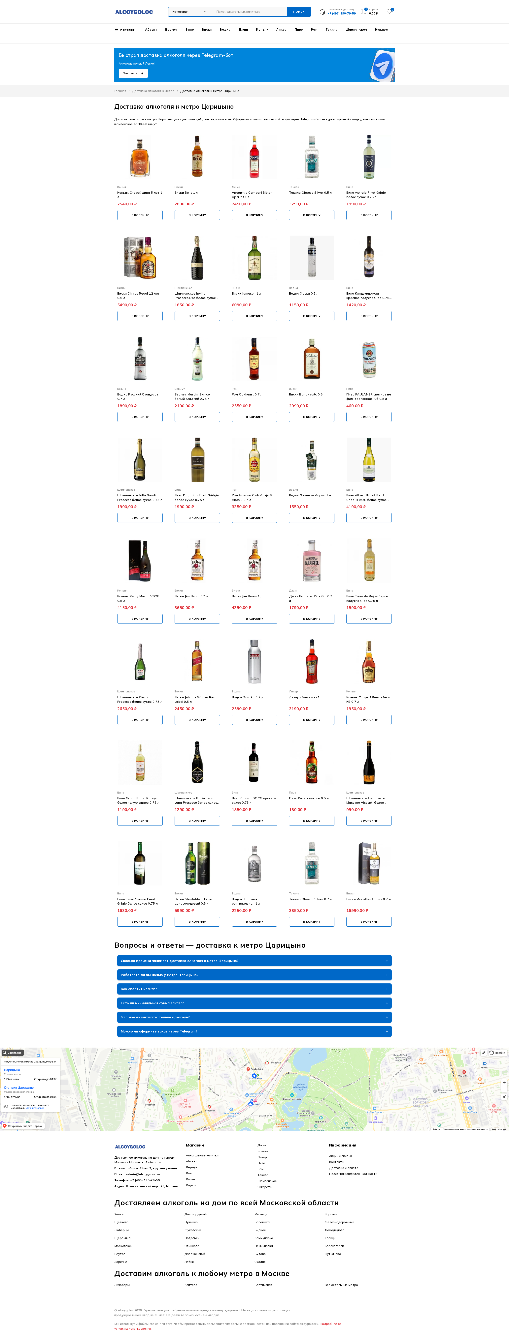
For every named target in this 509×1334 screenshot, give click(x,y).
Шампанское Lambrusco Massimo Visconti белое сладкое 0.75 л (365, 800)
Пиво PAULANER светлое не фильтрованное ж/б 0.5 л (368, 396)
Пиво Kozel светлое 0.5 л (309, 798)
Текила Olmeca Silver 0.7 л (310, 899)
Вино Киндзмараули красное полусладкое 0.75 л (367, 295)
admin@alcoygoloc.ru (143, 1174)
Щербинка (122, 1238)
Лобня (189, 1262)
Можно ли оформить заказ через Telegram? (159, 1031)
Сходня (259, 1262)
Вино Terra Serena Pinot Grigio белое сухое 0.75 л (137, 901)
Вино (349, 186)
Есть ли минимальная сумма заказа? (152, 1003)
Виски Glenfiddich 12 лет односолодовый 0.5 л (194, 901)
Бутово (260, 1254)
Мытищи (260, 1214)
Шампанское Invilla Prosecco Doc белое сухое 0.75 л (195, 295)
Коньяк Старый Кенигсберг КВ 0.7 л (368, 699)
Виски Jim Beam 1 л (247, 596)
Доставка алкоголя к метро (153, 91)
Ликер (236, 186)
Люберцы (121, 1230)
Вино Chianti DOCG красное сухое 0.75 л (254, 800)
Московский (123, 1246)
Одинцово (192, 1246)
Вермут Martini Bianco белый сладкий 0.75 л (192, 396)
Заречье (120, 1262)
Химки (118, 1214)
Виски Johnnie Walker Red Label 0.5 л (195, 699)
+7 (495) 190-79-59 (145, 1180)
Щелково (121, 1222)
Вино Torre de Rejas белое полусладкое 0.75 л (367, 598)
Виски (179, 186)
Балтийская (263, 1285)
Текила (294, 186)
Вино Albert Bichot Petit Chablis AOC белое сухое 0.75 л (366, 497)
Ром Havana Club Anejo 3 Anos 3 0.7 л (252, 497)
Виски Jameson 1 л (246, 293)
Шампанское (183, 287)
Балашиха (262, 1222)
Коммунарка (263, 1238)
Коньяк (122, 186)
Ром (234, 388)
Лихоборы (122, 1285)
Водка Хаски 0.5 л (303, 293)
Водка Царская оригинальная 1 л (246, 901)
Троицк (330, 1238)
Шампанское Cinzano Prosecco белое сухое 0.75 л (139, 699)
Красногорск (334, 1246)
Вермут (180, 388)
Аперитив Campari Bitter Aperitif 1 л (252, 194)
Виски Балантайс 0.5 (306, 394)
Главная (120, 91)
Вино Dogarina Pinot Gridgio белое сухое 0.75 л (197, 497)
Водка (293, 287)
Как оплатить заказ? (139, 989)
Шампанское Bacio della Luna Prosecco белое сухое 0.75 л (196, 800)
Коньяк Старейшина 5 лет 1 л (139, 194)
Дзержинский (195, 1254)
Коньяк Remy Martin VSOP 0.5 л (138, 598)
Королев (331, 1214)
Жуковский (193, 1230)
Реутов (119, 1254)
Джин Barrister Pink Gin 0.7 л (310, 598)
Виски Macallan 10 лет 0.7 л (368, 899)
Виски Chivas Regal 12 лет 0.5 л (138, 295)
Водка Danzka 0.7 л (247, 697)
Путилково (333, 1254)
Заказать (130, 73)
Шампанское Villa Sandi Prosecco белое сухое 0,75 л (139, 497)
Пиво (350, 388)
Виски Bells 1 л (186, 192)
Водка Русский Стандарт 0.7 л (137, 396)
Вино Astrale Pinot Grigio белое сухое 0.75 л (366, 194)
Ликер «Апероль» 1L (305, 697)
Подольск (192, 1238)
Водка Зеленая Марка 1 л (310, 495)
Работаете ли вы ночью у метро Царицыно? (159, 975)
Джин (293, 590)
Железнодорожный (339, 1222)
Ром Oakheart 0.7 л (247, 394)
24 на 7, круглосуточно (158, 1168)
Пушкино (191, 1222)
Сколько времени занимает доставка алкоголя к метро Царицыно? (180, 961)
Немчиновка (263, 1246)
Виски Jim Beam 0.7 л (191, 596)
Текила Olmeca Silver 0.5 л (310, 192)
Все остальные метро (341, 1285)
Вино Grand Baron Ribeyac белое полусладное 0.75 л (138, 800)
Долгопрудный (196, 1214)
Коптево (191, 1285)
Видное (260, 1230)
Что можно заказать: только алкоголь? (155, 1017)
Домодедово (335, 1230)
